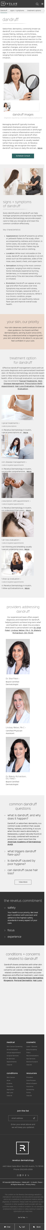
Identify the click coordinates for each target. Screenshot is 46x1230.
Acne (8, 1080)
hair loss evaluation (10, 540)
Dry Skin (13, 977)
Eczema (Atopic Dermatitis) (30, 977)
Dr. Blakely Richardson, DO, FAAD (27, 631)
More (25, 432)
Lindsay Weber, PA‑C (20, 630)
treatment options (34, 10)
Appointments (12, 1062)
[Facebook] (25, 1175)
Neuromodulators (32, 1055)
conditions (12, 1073)
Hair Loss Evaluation (24, 386)
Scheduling (30, 1089)
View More (23, 882)
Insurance (29, 1086)
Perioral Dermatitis (23, 980)
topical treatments (9, 423)
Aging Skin (10, 1089)
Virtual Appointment (14, 1052)
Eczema (9, 1083)
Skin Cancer (11, 1077)
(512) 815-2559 (26, 1169)
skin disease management (13, 462)
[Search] (37, 3)
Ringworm (8, 980)
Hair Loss (37, 980)
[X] (28, 1175)
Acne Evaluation (12, 1049)
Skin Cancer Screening (14, 1046)
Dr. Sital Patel (12, 678)
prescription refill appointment (15, 501)
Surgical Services (13, 1055)
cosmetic (31, 1042)
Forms (28, 1092)
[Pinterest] (23, 1175)
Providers (29, 1077)
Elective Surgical (32, 1062)
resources (31, 1073)
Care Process (31, 1080)
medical (11, 1042)
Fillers (28, 1052)
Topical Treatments (28, 381)
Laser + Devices (31, 1046)
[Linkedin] (20, 1175)
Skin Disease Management (23, 382)
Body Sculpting (31, 1049)
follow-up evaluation (10, 579)
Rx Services (11, 1059)
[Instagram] (18, 1175)
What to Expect (31, 1083)
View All (9, 1065)
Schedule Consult (23, 156)
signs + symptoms (17, 10)
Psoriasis (10, 1086)
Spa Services (30, 1059)
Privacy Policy (30, 1184)
